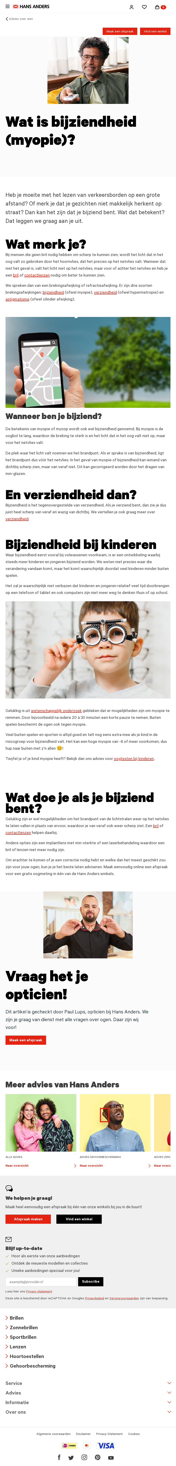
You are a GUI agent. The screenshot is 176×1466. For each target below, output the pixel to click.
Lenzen (16, 1347)
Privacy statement (39, 1292)
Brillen (15, 1319)
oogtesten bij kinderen (134, 759)
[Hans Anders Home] (33, 6)
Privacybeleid (94, 1299)
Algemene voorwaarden (53, 1434)
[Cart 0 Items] (157, 7)
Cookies (134, 1434)
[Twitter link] (71, 1457)
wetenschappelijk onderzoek (56, 711)
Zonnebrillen (22, 1328)
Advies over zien (21, 19)
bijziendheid (53, 293)
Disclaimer (83, 1434)
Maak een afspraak (120, 32)
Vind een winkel (155, 32)
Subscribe (90, 1282)
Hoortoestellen (25, 1357)
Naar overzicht (41, 1166)
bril (16, 276)
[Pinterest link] (97, 1457)
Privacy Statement (109, 1434)
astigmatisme (17, 300)
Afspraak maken (28, 1220)
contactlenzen (37, 276)
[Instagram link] (84, 1457)
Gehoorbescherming (30, 1367)
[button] (131, 7)
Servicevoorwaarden (124, 1299)
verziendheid (105, 293)
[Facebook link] (59, 1457)
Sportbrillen (21, 1338)
